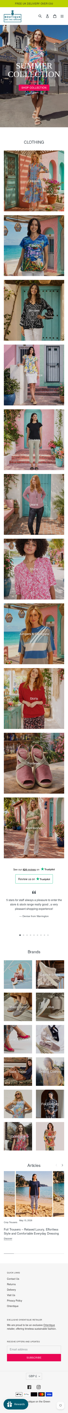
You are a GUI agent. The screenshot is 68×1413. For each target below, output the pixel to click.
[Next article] (62, 1165)
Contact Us (13, 1278)
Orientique (12, 1306)
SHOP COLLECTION (34, 87)
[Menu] (62, 16)
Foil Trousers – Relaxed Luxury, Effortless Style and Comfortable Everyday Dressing (31, 1231)
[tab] (20, 935)
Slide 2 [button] (23, 935)
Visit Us (11, 1295)
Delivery (11, 1289)
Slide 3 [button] (27, 935)
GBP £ (33, 1376)
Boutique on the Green (37, 1401)
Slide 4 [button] (30, 935)
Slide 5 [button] (34, 935)
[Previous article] (56, 1165)
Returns (11, 1284)
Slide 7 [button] (41, 935)
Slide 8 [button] (44, 935)
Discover (8, 1238)
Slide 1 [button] (20, 935)
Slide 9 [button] (48, 935)
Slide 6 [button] (37, 935)
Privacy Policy (14, 1300)
